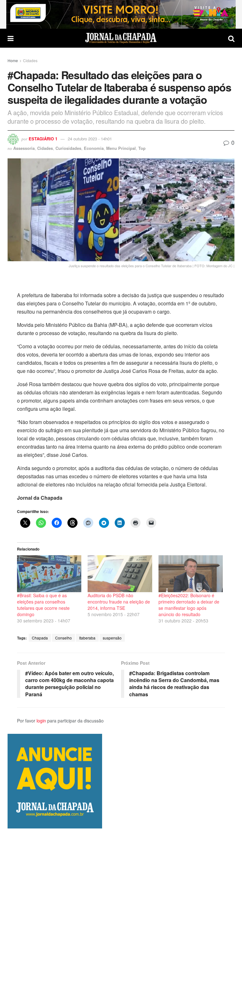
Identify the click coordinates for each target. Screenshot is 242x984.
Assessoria (24, 148)
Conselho (63, 637)
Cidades (30, 60)
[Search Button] (231, 38)
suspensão (112, 637)
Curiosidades (68, 148)
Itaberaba (87, 637)
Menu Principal (121, 148)
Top (142, 148)
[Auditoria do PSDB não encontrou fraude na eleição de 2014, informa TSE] (120, 573)
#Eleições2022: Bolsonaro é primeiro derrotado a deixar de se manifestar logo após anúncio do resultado (188, 604)
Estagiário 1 (43, 139)
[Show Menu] (11, 38)
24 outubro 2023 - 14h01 (90, 139)
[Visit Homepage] (120, 38)
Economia (94, 148)
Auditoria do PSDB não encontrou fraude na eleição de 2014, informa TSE (119, 601)
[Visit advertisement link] (121, 14)
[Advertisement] (121, 906)
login (41, 720)
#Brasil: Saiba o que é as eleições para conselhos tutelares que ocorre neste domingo (43, 604)
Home (13, 60)
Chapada (40, 637)
